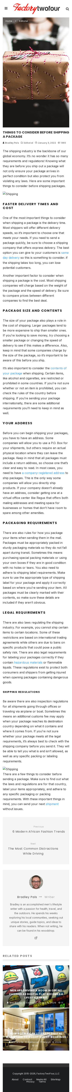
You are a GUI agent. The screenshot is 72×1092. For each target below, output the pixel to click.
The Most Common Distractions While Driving (33, 849)
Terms (42, 1082)
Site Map (55, 1079)
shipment (52, 804)
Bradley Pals (11, 142)
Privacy (30, 1082)
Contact (27, 1079)
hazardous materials (28, 662)
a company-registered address (43, 473)
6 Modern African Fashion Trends (39, 829)
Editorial (28, 143)
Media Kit (41, 1079)
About (15, 1079)
